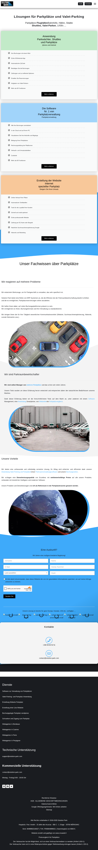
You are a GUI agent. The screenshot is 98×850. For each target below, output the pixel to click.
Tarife (80, 4)
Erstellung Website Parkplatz (13, 702)
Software (8, 401)
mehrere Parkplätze (36, 385)
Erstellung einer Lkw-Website (14, 707)
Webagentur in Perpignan (13, 740)
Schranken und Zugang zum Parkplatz (18, 718)
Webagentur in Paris (10, 735)
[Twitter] (11, 786)
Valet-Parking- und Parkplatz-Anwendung (19, 696)
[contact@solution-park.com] (49, 658)
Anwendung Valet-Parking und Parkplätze (28, 472)
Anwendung (33, 401)
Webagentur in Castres (12, 729)
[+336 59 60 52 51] (49, 645)
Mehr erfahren (49, 94)
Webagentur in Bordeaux (12, 724)
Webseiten (57, 401)
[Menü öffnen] (95, 4)
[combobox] (25, 576)
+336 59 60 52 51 (49, 650)
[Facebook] (7, 786)
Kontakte (88, 4)
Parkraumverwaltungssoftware (66, 472)
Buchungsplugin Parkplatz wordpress (17, 713)
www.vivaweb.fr (63, 833)
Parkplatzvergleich (72, 401)
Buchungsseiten (8, 474)
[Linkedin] (4, 786)
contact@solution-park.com (49, 663)
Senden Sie (9, 599)
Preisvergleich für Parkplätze (49, 837)
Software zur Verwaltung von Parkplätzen (19, 691)
